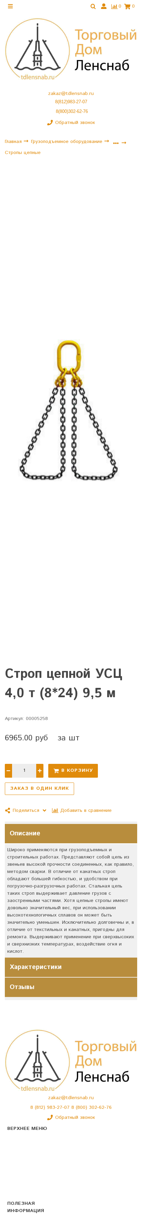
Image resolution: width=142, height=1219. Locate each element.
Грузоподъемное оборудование (67, 141)
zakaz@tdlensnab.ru (71, 93)
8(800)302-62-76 (72, 111)
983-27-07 (59, 1107)
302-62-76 (100, 1107)
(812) (41, 1107)
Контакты (18, 1164)
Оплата (15, 1189)
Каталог (16, 1140)
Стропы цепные (23, 152)
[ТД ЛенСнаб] (71, 49)
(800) (82, 1107)
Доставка (18, 1176)
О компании (20, 1152)
